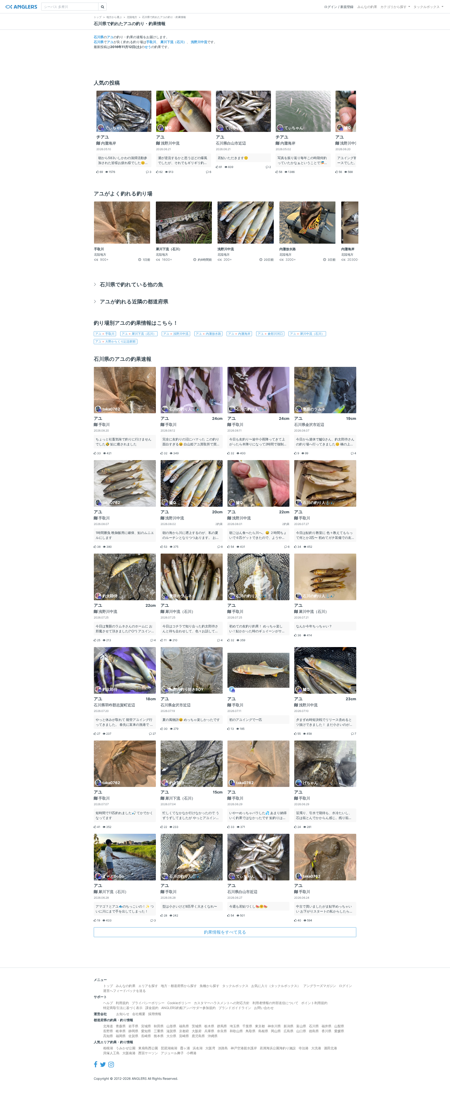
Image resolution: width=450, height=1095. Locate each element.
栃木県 (209, 1026)
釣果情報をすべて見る (225, 932)
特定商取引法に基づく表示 (122, 1008)
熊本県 (159, 1036)
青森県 (121, 1026)
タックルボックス (426, 7)
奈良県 (222, 1031)
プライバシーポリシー (148, 1003)
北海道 (108, 1026)
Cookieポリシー (179, 1003)
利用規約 (122, 1003)
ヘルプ (108, 1003)
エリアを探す (148, 986)
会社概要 (138, 1014)
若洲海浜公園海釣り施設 (278, 1048)
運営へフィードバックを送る (124, 991)
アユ (110, 37)
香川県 (326, 1031)
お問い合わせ (264, 1008)
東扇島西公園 (148, 1048)
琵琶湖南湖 (169, 1048)
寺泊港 (303, 1048)
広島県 (288, 1031)
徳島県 (314, 1031)
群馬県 (222, 1026)
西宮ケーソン (148, 1053)
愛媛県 (339, 1031)
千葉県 (247, 1026)
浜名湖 (197, 1048)
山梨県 (339, 1026)
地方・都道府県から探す (179, 986)
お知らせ (122, 1014)
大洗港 (316, 1048)
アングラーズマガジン (319, 986)
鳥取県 (250, 1031)
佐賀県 (133, 1036)
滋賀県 (171, 1031)
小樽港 (191, 1053)
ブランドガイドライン (234, 1008)
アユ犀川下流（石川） (139, 333)
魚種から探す (209, 986)
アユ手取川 (104, 333)
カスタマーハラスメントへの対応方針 (222, 1003)
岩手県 (133, 1026)
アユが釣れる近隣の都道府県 (134, 301)
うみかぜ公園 (125, 1048)
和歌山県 (236, 1031)
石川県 (99, 37)
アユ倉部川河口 (270, 333)
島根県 (263, 1031)
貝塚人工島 (111, 1053)
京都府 (184, 1031)
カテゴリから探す (393, 7)
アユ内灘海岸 (239, 333)
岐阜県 (121, 1031)
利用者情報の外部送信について (275, 1003)
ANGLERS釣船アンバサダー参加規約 (188, 1008)
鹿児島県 (198, 1036)
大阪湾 (210, 1048)
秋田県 (159, 1026)
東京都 (260, 1026)
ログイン (345, 986)
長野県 (108, 1031)
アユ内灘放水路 (208, 333)
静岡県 (133, 1031)
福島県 (184, 1026)
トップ (108, 986)
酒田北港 (330, 1048)
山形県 (171, 1026)
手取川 (151, 42)
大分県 (171, 1036)
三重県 (159, 1031)
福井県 (326, 1026)
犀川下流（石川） (173, 42)
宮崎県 (184, 1036)
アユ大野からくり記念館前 (115, 341)
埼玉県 (235, 1026)
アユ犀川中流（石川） (307, 333)
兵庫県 (209, 1031)
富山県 (301, 1026)
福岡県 (121, 1036)
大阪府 (197, 1031)
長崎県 (146, 1036)
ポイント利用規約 (314, 1003)
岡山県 (276, 1031)
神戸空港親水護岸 (244, 1048)
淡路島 (223, 1048)
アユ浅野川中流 (175, 333)
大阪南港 (128, 1053)
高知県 (108, 1036)
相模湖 (108, 1048)
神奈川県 (274, 1026)
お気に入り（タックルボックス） (275, 986)
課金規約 (151, 1008)
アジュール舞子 (172, 1053)
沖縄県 (213, 1036)
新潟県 (288, 1026)
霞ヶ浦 (185, 1048)
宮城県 (146, 1026)
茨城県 (197, 1026)
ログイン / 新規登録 (338, 7)
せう (148, 47)
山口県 (301, 1031)
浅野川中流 (199, 42)
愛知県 (146, 1031)
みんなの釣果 (367, 7)
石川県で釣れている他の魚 (131, 284)
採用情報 (154, 1014)
